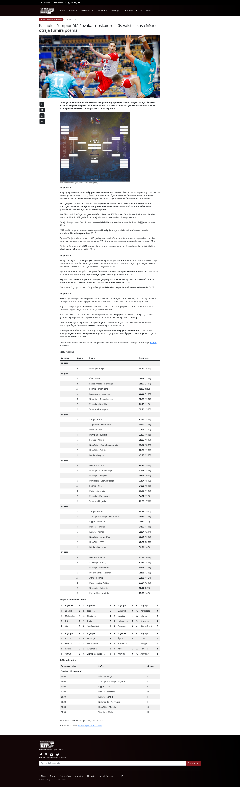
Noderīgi (115, 10)
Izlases (72, 10)
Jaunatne (101, 10)
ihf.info (153, 342)
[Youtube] (75, 2)
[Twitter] (79, 2)
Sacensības (86, 10)
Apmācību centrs (133, 10)
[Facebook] (69, 2)
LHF (148, 10)
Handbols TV (61, 2)
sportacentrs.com (93, 725)
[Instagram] (72, 2)
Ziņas (61, 10)
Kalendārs (46, 2)
